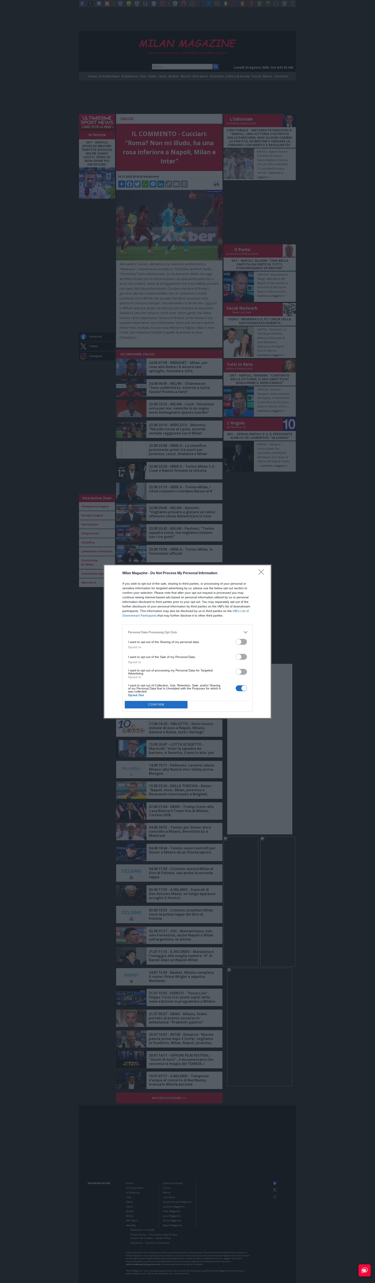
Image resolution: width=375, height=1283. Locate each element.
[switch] (241, 642)
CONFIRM (156, 704)
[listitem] (187, 632)
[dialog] (187, 641)
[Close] (262, 573)
